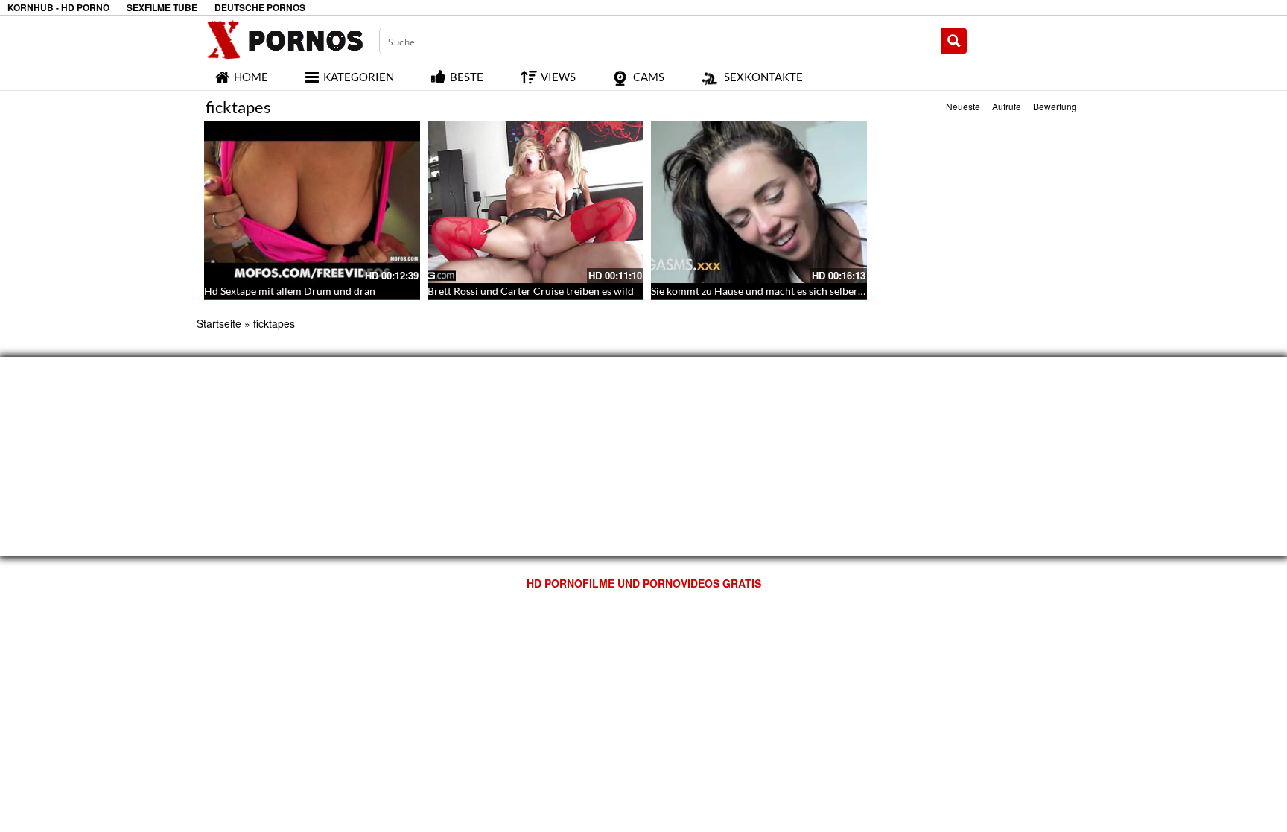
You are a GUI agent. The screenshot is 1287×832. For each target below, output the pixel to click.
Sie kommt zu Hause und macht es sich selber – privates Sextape (797, 291)
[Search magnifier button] (954, 41)
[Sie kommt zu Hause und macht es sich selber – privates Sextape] (759, 202)
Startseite (219, 323)
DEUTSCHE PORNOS (259, 8)
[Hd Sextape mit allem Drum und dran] (312, 202)
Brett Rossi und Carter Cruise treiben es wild (531, 291)
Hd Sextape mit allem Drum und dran (289, 291)
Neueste (963, 106)
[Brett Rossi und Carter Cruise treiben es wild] (536, 202)
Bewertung (1055, 106)
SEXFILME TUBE (162, 8)
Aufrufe (1006, 106)
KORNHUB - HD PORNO (58, 8)
